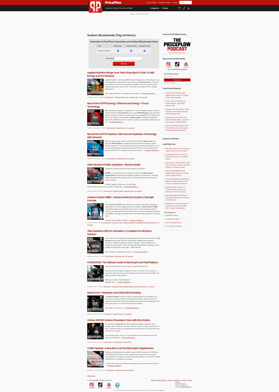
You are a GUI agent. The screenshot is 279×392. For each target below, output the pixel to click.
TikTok (177, 64)
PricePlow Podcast (181, 52)
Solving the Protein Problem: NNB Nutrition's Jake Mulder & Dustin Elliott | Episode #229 (177, 111)
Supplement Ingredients (129, 222)
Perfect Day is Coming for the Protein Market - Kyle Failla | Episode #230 (176, 103)
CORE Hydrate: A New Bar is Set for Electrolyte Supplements (120, 348)
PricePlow (95, 380)
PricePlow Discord (180, 69)
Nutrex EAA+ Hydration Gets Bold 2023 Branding (114, 292)
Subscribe (177, 80)
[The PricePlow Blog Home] (95, 6)
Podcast (175, 2)
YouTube (186, 64)
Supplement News (134, 97)
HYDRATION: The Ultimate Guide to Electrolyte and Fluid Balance (122, 262)
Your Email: (110, 58)
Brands (165, 8)
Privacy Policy (161, 380)
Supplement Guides (118, 191)
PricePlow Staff (109, 97)
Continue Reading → (149, 93)
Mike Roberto (107, 286)
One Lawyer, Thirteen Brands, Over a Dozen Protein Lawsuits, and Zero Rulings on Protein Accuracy (178, 165)
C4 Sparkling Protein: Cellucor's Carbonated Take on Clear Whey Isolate (177, 157)
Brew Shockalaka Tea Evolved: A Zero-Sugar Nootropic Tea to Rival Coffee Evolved (177, 197)
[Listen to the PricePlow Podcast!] (177, 50)
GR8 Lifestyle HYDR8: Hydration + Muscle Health (113, 164)
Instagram (168, 64)
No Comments (143, 97)
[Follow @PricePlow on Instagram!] (179, 8)
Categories (155, 8)
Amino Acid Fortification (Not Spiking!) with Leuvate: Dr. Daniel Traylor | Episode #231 (177, 95)
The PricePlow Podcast (173, 226)
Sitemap (153, 380)
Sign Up (124, 64)
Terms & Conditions (174, 380)
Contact (183, 380)
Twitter (117, 385)
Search (189, 380)
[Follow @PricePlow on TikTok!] (184, 8)
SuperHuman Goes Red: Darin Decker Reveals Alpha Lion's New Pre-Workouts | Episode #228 (177, 120)
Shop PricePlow (152, 2)
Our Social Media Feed (173, 222)
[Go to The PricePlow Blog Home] (104, 2)
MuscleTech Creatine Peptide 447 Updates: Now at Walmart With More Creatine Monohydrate (177, 206)
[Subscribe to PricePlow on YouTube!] (189, 8)
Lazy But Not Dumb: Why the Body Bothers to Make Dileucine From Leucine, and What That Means (177, 181)
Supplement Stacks (152, 222)
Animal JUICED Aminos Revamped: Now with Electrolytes (118, 320)
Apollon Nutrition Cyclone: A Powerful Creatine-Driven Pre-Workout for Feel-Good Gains (176, 189)
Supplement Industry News (121, 97)
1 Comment (152, 286)
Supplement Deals (164, 2)
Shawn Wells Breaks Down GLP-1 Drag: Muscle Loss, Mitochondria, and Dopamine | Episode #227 (177, 128)
